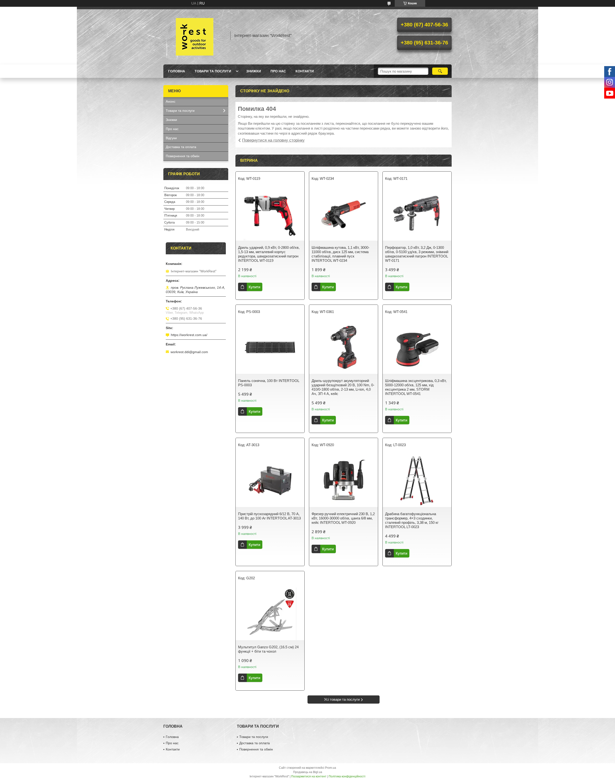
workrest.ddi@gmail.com (189, 352)
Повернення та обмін (182, 156)
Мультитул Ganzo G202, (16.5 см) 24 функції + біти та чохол (268, 649)
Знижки (253, 71)
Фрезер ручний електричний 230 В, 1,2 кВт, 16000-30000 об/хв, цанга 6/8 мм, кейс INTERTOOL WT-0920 (343, 518)
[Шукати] (440, 71)
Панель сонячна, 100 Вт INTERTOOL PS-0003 (268, 383)
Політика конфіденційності (347, 776)
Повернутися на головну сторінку (273, 140)
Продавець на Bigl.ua (307, 772)
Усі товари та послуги (342, 699)
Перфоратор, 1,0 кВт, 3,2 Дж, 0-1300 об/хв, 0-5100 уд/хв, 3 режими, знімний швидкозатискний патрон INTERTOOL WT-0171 (416, 253)
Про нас (278, 71)
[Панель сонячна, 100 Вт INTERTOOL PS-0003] (270, 347)
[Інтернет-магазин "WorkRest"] (194, 35)
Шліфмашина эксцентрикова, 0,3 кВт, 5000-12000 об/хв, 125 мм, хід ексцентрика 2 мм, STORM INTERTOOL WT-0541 (416, 387)
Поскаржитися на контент (308, 776)
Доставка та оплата (181, 147)
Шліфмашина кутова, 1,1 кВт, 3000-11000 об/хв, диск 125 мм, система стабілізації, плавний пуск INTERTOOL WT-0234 (340, 253)
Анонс (170, 101)
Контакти (304, 71)
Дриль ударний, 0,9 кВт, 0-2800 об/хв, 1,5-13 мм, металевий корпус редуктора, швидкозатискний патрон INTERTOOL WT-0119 (269, 253)
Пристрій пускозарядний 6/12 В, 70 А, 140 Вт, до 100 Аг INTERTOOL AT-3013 (269, 516)
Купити (254, 287)
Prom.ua (330, 767)
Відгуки (171, 138)
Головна (176, 71)
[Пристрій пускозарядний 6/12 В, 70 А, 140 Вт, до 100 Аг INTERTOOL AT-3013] (270, 480)
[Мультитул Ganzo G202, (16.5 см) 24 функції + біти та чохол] (270, 613)
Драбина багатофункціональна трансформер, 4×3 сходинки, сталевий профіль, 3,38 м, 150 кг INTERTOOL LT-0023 (411, 520)
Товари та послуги (213, 71)
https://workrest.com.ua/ (189, 335)
